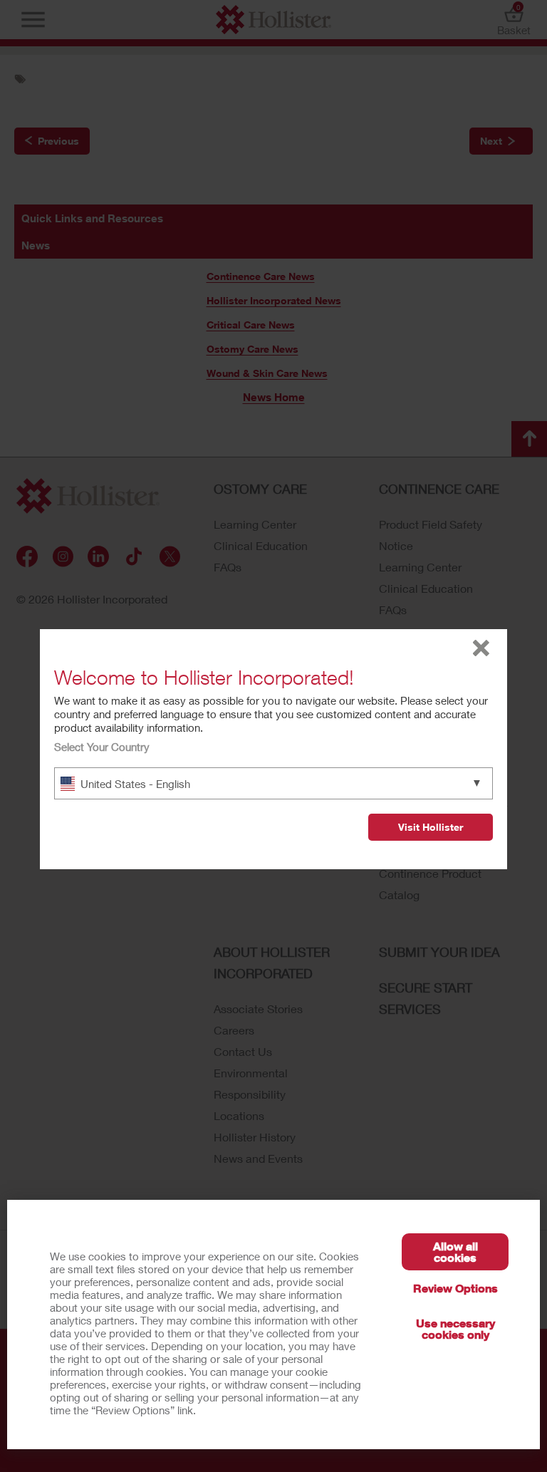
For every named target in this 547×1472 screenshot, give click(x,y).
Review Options (455, 1288)
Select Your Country (102, 746)
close (481, 648)
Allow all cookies (455, 1251)
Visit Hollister (430, 827)
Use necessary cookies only (455, 1328)
